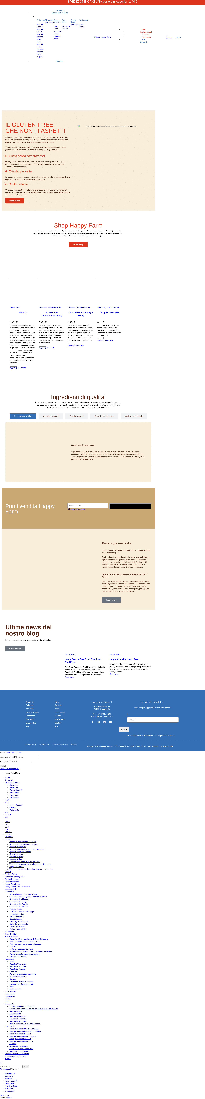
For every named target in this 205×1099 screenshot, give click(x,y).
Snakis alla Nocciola (17, 1021)
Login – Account (15, 805)
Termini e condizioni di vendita (17, 1053)
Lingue (178, 37)
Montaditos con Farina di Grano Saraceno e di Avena (30, 951)
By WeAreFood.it (166, 746)
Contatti (8, 815)
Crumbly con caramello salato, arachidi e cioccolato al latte (33, 1009)
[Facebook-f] (92, 722)
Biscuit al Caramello (17, 964)
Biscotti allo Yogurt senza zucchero (23, 844)
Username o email (8, 757)
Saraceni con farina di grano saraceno (24, 861)
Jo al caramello (15, 909)
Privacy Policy (10, 991)
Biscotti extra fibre (40, 39)
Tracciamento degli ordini (15, 1056)
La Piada (12, 946)
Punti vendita (10, 994)
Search (25, 1066)
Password (4, 761)
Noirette (12, 979)
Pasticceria (14, 797)
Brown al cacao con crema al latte (23, 894)
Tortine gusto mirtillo (17, 929)
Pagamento (14, 810)
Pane (56, 26)
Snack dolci (14, 307)
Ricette (8, 800)
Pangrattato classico (17, 956)
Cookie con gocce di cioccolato (22, 1006)
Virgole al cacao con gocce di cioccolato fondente (30, 864)
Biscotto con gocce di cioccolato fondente (26, 849)
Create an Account (13, 752)
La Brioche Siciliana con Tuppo (21, 911)
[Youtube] (110, 722)
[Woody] (22, 280)
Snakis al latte (15, 1014)
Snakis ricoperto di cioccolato (21, 984)
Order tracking (11, 934)
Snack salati (14, 792)
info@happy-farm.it (105, 716)
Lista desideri (10, 889)
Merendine (49, 22)
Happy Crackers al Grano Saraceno (24, 1028)
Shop (7, 802)
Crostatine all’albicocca (19, 899)
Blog (7, 817)
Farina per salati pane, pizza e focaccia (25, 944)
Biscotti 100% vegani (40, 54)
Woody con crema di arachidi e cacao (24, 1024)
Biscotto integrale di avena (20, 851)
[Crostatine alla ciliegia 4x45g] (80, 280)
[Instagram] (98, 722)
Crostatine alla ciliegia (18, 901)
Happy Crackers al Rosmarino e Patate (25, 1031)
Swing (11, 986)
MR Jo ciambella (16, 916)
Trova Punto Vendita (130, 506)
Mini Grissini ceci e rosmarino (21, 1048)
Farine (56, 33)
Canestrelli (13, 971)
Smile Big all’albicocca (18, 921)
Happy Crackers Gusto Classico (22, 1036)
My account (9, 931)
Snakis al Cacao (15, 1011)
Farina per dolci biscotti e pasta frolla (24, 941)
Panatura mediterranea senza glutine (24, 954)
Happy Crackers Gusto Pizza (21, 1041)
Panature (57, 36)
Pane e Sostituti (15, 790)
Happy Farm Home (12, 884)
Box (6, 829)
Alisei (11, 961)
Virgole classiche (109, 312)
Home (7, 777)
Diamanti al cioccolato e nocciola (22, 974)
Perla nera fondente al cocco (21, 981)
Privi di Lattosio (54, 307)
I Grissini (12, 1043)
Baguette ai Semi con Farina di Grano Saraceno (28, 939)
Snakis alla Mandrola (17, 1019)
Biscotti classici (40, 25)
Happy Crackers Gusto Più (20, 1038)
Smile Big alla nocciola (18, 924)
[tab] (23, 416)
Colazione (101, 307)
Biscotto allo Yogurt (17, 846)
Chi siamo (9, 780)
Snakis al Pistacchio (17, 1016)
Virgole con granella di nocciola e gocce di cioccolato (31, 869)
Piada (56, 38)
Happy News (70, 654)
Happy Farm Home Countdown (17, 886)
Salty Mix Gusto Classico (19, 1051)
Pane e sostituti (11, 1081)
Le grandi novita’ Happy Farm (124, 659)
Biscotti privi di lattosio (40, 32)
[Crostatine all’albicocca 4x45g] (51, 280)
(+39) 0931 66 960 (103, 714)
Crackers (66, 26)
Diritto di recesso (12, 879)
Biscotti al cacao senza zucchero (22, 841)
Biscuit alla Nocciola (17, 966)
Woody (23, 312)
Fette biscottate (58, 29)
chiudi (9, 1098)
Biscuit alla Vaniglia (17, 969)
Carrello (12, 807)
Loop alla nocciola (16, 914)
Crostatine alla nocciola (19, 906)
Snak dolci (75, 24)
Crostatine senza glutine (15, 876)
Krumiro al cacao (16, 854)
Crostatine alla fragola (18, 904)
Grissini (65, 28)
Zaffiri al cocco (15, 989)
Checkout (9, 834)
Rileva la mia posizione (77, 509)
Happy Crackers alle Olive (20, 1033)
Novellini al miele (16, 856)
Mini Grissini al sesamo (18, 1046)
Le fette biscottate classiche (21, 949)
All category (10, 1073)
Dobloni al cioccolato (18, 976)
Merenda (43, 307)
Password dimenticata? (9, 768)
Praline (82, 27)
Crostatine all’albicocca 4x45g (51, 314)
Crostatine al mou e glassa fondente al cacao (28, 896)
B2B (6, 812)
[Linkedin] (104, 722)
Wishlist (8, 1058)
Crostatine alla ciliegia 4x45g (80, 314)
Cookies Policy (11, 874)
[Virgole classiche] (109, 280)
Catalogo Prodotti (12, 782)
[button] (18, 368)
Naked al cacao (15, 919)
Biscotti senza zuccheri (40, 46)
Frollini (81, 24)
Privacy (171, 735)
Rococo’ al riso (15, 859)
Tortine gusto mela (17, 926)
